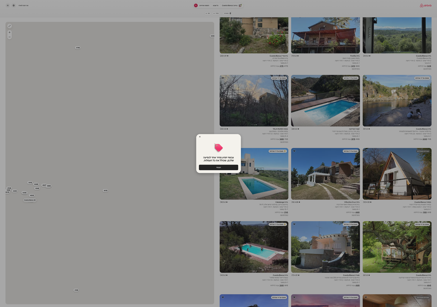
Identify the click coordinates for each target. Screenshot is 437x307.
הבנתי (218, 167)
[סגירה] (200, 137)
